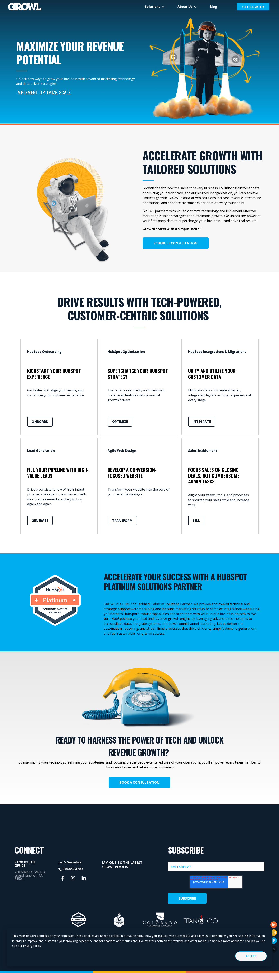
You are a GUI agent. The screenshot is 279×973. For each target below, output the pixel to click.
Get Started (253, 6)
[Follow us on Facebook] (62, 878)
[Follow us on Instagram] (73, 878)
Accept (251, 956)
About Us (184, 6)
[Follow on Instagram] (273, 932)
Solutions (152, 6)
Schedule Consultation (176, 243)
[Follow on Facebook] (273, 940)
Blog (213, 6)
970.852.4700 (72, 869)
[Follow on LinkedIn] (273, 924)
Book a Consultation (139, 782)
